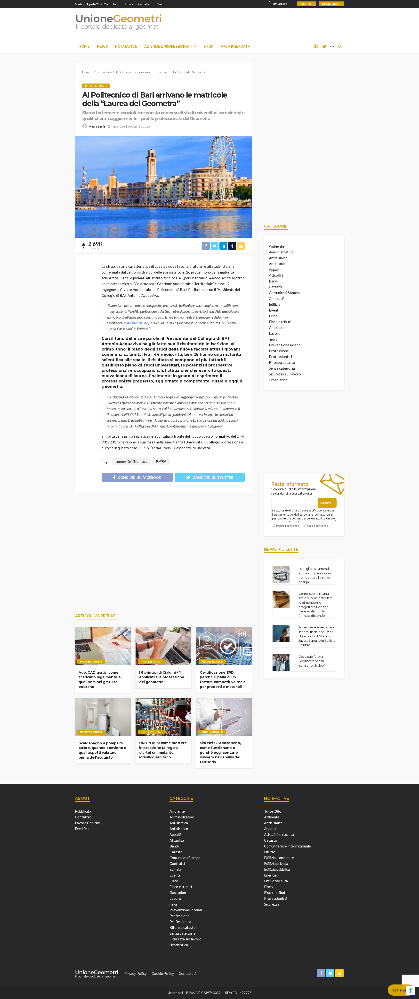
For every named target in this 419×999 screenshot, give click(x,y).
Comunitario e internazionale (287, 846)
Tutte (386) (273, 811)
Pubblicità (83, 811)
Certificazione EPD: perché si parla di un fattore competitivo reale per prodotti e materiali (223, 679)
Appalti (275, 269)
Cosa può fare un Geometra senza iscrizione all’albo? (312, 661)
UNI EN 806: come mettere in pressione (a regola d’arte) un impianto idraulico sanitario (163, 750)
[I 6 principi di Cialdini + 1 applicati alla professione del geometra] (163, 646)
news (273, 339)
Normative (126, 46)
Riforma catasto (282, 362)
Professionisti (96, 85)
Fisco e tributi (280, 322)
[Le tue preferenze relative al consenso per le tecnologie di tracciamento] (410, 990)
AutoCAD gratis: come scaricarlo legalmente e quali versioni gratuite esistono (100, 679)
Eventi (274, 310)
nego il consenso (317, 525)
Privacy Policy (135, 973)
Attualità (276, 275)
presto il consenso (287, 525)
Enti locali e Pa (276, 881)
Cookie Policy (163, 973)
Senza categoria (282, 368)
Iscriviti (327, 502)
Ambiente (276, 246)
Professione (279, 351)
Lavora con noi (87, 823)
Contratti (276, 298)
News (129, 4)
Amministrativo (281, 252)
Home (116, 4)
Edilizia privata (276, 863)
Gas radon (277, 327)
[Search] (340, 46)
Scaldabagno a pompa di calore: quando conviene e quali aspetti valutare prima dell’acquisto (102, 750)
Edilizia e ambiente (279, 857)
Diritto (269, 852)
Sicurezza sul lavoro (285, 374)
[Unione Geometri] (118, 22)
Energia (270, 875)
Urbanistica (278, 380)
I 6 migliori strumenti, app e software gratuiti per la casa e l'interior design (315, 575)
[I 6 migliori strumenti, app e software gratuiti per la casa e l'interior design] (281, 574)
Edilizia (275, 304)
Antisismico (278, 263)
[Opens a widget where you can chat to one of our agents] (400, 990)
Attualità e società (279, 834)
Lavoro (275, 333)
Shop (160, 4)
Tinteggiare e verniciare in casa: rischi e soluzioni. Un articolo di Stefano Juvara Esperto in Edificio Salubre (316, 636)
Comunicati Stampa (284, 292)
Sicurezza (271, 904)
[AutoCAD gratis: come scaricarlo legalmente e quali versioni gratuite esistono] (103, 646)
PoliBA (161, 461)
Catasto (275, 287)
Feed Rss (82, 828)
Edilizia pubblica (277, 869)
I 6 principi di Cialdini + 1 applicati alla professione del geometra (161, 677)
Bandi (273, 281)
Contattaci (145, 4)
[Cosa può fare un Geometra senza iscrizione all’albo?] (281, 662)
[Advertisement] (163, 551)
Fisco (273, 316)
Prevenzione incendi (285, 345)
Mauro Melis (97, 126)
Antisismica (278, 258)
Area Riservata (235, 46)
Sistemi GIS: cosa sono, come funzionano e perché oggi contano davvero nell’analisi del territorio (220, 752)
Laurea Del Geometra (131, 461)
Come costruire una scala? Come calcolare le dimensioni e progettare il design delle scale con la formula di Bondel (315, 605)
